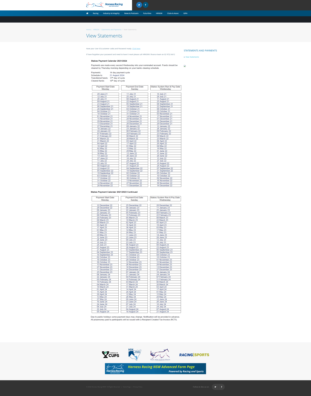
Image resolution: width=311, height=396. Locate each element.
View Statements (192, 57)
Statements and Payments (111, 29)
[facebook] (145, 5)
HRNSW (159, 13)
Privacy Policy (137, 387)
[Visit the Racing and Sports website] (194, 354)
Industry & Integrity (111, 13)
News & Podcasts (131, 13)
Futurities (147, 13)
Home (88, 29)
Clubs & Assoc (173, 13)
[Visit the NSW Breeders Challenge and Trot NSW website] (134, 354)
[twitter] (139, 5)
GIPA (185, 13)
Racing (95, 13)
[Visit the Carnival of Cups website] (110, 354)
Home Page (127, 387)
